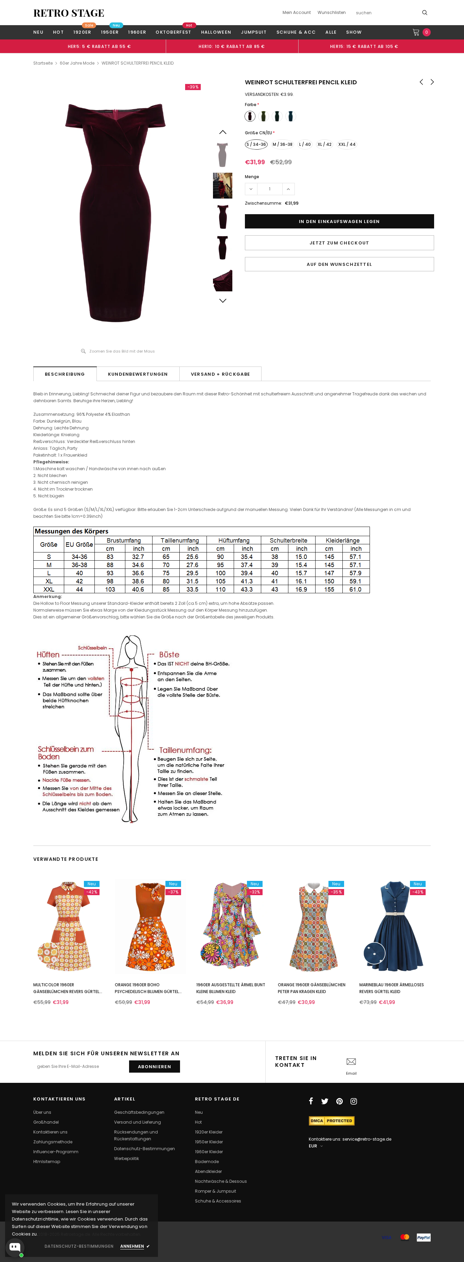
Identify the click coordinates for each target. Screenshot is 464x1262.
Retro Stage (68, 12)
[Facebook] (311, 1101)
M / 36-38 (282, 144)
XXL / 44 (347, 144)
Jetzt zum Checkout (339, 243)
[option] (99, 46)
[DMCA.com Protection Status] (332, 1120)
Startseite (43, 63)
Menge (252, 177)
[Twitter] (324, 1101)
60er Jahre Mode (77, 63)
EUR (313, 1146)
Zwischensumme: (263, 203)
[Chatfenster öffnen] (14, 1247)
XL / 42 (325, 144)
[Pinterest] (339, 1101)
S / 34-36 (256, 144)
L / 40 (305, 144)
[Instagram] (354, 1101)
